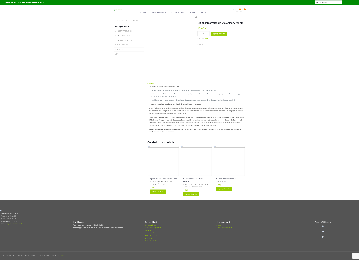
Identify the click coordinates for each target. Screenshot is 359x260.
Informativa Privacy (151, 233)
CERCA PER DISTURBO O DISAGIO (126, 21)
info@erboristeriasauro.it (14, 224)
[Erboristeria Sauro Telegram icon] (351, 256)
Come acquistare (150, 225)
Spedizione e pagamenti (153, 228)
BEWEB (62, 256)
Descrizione (150, 84)
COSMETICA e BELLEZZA (123, 40)
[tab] (196, 83)
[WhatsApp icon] (344, 256)
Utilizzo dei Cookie (151, 235)
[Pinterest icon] (349, 256)
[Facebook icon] (347, 256)
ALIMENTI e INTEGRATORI (123, 45)
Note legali (148, 230)
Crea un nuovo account (224, 228)
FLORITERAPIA (120, 49)
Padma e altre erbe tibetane (226, 179)
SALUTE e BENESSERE (122, 36)
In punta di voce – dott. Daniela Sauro (163, 179)
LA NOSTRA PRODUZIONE (123, 31)
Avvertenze (148, 238)
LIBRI (206, 39)
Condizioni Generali (151, 241)
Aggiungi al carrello (218, 34)
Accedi (219, 225)
